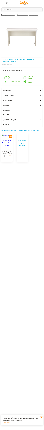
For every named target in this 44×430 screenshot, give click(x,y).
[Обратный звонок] (11, 3)
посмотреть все (33, 130)
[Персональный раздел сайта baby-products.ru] (7, 3)
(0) (40, 64)
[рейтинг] (7, 149)
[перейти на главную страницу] (24, 3)
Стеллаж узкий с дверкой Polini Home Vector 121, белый (6, 152)
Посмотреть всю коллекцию (22, 143)
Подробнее (6, 422)
